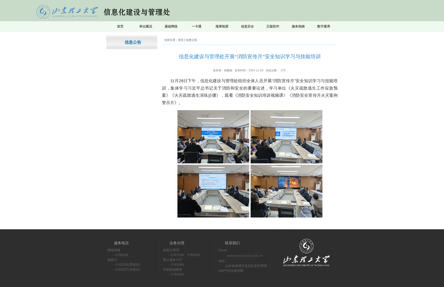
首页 (181, 40)
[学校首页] (302, 239)
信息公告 (191, 40)
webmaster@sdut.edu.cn (245, 255)
